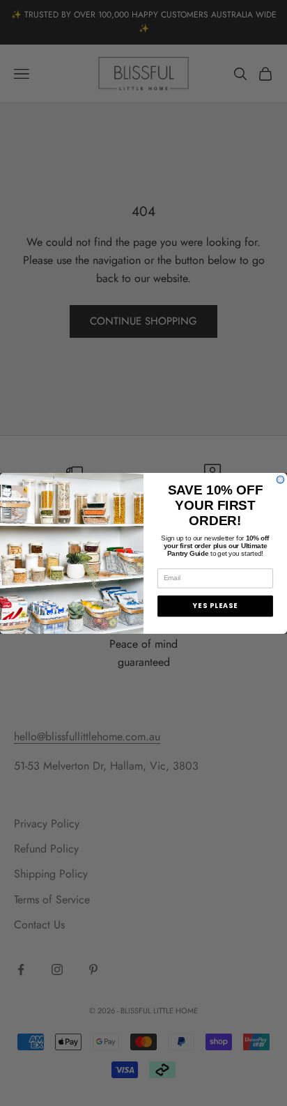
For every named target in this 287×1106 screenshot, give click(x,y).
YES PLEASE (215, 605)
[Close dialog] (280, 479)
